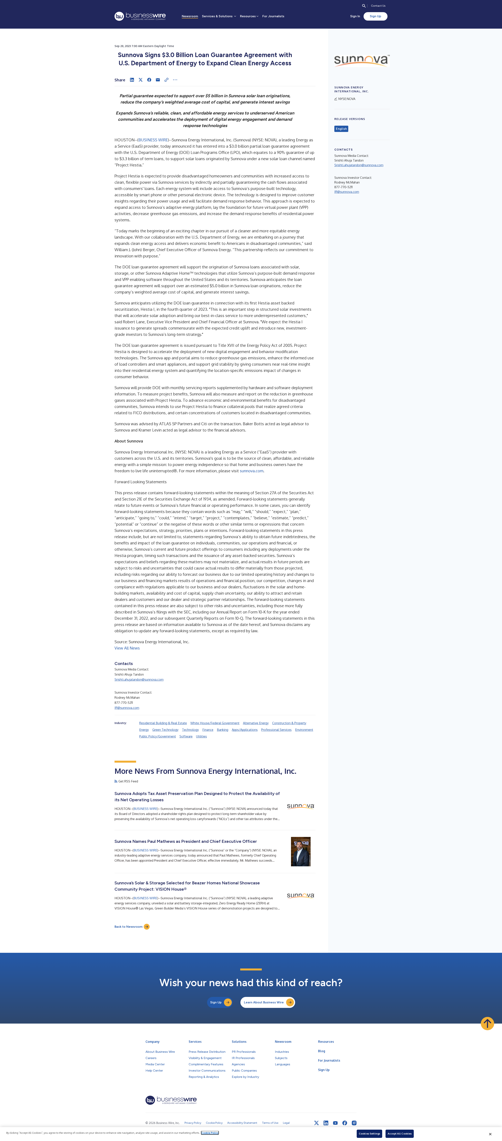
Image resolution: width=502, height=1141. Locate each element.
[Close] (490, 1134)
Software (186, 736)
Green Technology (165, 730)
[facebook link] (344, 1123)
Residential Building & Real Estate (163, 723)
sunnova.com (251, 470)
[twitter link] (316, 1123)
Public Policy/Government (157, 736)
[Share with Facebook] (149, 80)
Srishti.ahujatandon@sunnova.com (139, 679)
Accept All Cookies (400, 1133)
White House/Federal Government (214, 723)
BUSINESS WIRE (153, 139)
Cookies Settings (369, 1133)
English (341, 129)
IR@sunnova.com (127, 708)
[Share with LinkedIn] (132, 80)
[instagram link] (354, 1123)
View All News (127, 647)
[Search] (364, 6)
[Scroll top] (487, 1023)
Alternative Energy (256, 723)
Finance (207, 730)
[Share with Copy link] (166, 80)
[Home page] (140, 16)
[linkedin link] (326, 1123)
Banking (222, 730)
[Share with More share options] (175, 80)
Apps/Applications (245, 730)
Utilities (201, 736)
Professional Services (276, 730)
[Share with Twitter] (140, 80)
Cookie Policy (209, 1132)
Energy (144, 730)
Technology (190, 730)
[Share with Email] (158, 80)
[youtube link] (335, 1123)
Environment (304, 730)
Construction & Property (289, 723)
